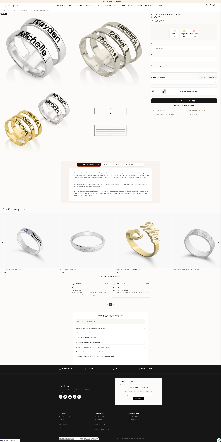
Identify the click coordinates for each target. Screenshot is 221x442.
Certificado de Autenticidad (101, 429)
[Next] (218, 243)
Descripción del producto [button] (89, 164)
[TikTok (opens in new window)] (74, 397)
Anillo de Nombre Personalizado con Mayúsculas (111, 269)
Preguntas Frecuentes (65, 416)
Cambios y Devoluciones (100, 427)
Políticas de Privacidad (100, 424)
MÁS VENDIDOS (150, 5)
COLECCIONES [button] (127, 5)
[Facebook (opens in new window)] (61, 397)
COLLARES (79, 5)
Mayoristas (61, 427)
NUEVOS (161, 5)
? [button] (163, 27)
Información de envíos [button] (134, 164)
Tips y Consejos (98, 419)
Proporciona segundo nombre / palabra (162, 66)
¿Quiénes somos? (99, 416)
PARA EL (89, 5)
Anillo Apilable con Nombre (161, 269)
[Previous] (3, 243)
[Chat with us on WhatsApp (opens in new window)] (219, 440)
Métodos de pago (134, 416)
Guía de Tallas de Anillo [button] (208, 77)
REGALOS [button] (138, 5)
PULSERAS (98, 5)
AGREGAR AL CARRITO (183, 101)
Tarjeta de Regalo (63, 424)
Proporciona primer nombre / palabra (162, 54)
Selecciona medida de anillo (159, 77)
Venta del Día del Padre (65, 5)
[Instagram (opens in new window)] (65, 397)
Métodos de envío (134, 419)
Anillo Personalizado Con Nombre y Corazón (54, 269)
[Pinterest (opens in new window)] (79, 397)
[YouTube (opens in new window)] (70, 397)
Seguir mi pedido (134, 422)
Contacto (61, 419)
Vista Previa (62, 422)
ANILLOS (108, 5)
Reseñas (96, 422)
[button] (207, 5)
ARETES (117, 5)
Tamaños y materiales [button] (112, 164)
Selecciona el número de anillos (160, 43)
